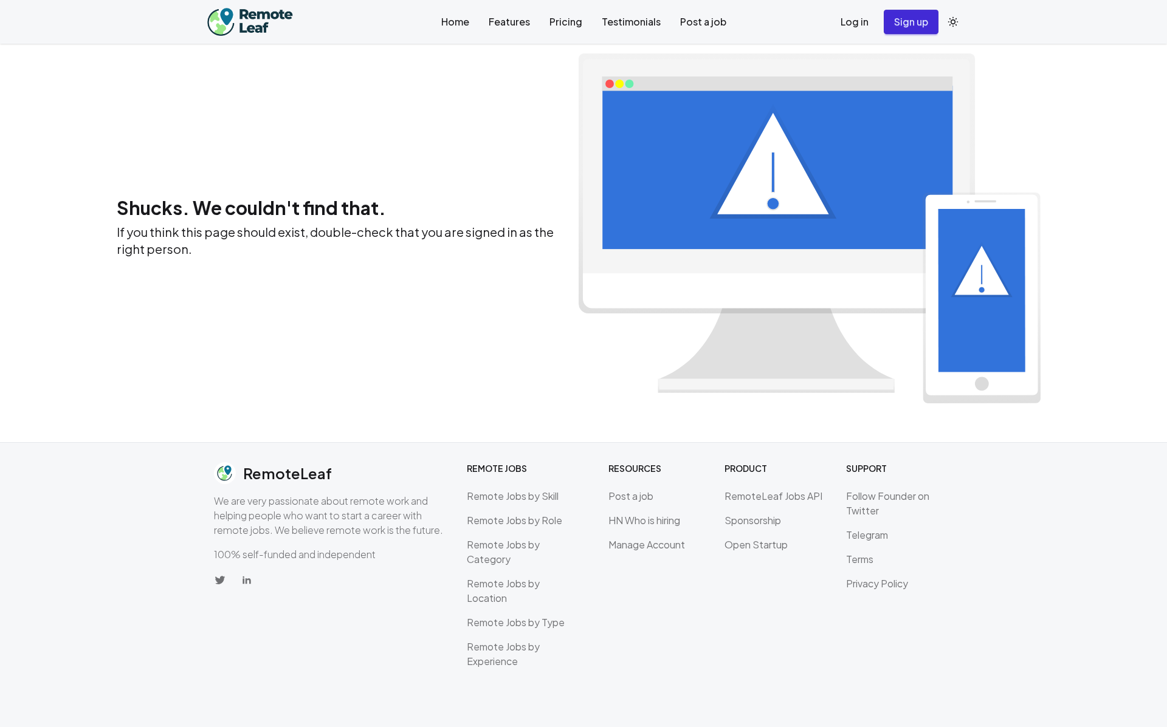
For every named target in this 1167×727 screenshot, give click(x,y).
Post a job (703, 21)
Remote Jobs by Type (516, 622)
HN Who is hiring (644, 520)
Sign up (911, 21)
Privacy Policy (877, 583)
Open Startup (756, 544)
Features (509, 21)
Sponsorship (753, 520)
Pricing (565, 21)
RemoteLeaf (287, 473)
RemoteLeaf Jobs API (773, 496)
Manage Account (646, 544)
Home (455, 21)
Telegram (867, 534)
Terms (859, 559)
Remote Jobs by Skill (513, 496)
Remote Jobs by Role (514, 520)
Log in (855, 21)
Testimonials (631, 21)
